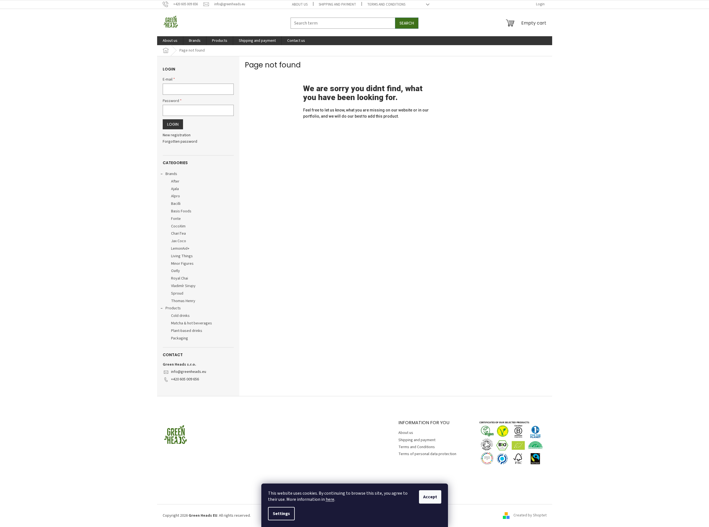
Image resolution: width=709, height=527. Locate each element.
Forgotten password (180, 141)
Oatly (175, 271)
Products (173, 308)
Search (406, 23)
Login (173, 124)
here (330, 499)
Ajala (175, 189)
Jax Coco (178, 241)
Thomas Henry (183, 301)
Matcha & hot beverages (191, 323)
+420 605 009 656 (185, 379)
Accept (430, 497)
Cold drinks (180, 316)
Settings (281, 514)
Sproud (177, 293)
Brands (171, 174)
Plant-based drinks (186, 331)
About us (300, 4)
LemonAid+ (180, 248)
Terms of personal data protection (427, 454)
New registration (177, 135)
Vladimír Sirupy (183, 286)
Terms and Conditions (386, 4)
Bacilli (176, 204)
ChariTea (178, 233)
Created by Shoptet (530, 515)
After (175, 181)
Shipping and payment (337, 4)
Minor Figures (182, 263)
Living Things (182, 256)
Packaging (179, 338)
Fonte (176, 219)
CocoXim (178, 226)
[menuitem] (170, 40)
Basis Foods (181, 211)
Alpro (175, 196)
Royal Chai (179, 278)
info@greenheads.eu (188, 372)
